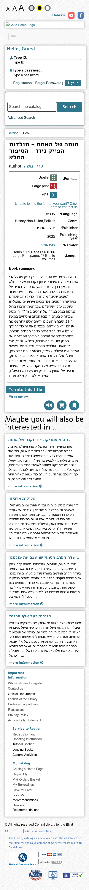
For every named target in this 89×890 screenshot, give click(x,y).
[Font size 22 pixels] (21, 8)
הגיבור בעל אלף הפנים (30, 616)
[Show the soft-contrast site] (32, 8)
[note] (23, 858)
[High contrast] (40, 8)
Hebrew (58, 15)
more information (23, 486)
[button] (74, 405)
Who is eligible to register (25, 683)
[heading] (44, 270)
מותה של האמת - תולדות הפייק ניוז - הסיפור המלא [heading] (44, 151)
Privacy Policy (18, 714)
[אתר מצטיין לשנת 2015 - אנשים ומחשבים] (35, 875)
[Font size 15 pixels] (8, 8)
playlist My (20, 774)
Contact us (15, 688)
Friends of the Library (23, 698)
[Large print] (53, 186)
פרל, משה (33, 166)
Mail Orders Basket (26, 779)
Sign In (73, 83)
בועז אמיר (48, 245)
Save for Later (22, 789)
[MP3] (53, 195)
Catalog (13, 132)
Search (69, 107)
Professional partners (23, 704)
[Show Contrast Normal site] (47, 8)
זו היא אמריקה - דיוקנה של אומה (39, 440)
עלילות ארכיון (22, 498)
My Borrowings (23, 784)
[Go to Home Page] (44, 24)
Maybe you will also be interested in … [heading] (44, 423)
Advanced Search (21, 117)
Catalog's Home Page (28, 768)
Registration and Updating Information (27, 736)
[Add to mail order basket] (62, 405)
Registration (22, 82)
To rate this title (25, 389)
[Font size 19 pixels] (14, 8)
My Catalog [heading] (21, 763)
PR (6, 831)
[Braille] (53, 177)
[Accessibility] (73, 875)
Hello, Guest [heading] (21, 49)
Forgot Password (48, 82)
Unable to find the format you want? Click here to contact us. (46, 205)
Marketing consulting (38, 831)
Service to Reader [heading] (27, 728)
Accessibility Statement (24, 720)
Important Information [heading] (17, 675)
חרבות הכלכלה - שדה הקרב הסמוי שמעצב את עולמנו (45, 557)
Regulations (16, 709)
